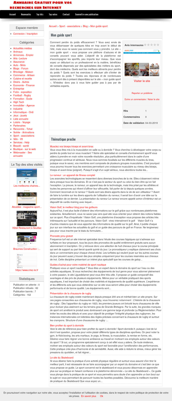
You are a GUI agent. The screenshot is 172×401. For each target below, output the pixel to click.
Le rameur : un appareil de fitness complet (72, 175)
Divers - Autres (21, 81)
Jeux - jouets (20, 115)
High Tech (18, 102)
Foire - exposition (22, 92)
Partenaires (19, 125)
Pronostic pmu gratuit (61, 236)
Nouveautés (26, 14)
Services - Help (21, 142)
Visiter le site (142, 81)
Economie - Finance (24, 85)
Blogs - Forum (20, 68)
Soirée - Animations (23, 132)
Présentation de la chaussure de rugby (70, 293)
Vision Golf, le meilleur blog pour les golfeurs (73, 207)
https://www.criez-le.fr (26, 270)
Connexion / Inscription (25, 33)
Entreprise (18, 88)
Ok (101, 396)
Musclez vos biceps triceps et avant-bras (71, 146)
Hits (125, 110)
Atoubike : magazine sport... (27, 206)
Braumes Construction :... (26, 248)
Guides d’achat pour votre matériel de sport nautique (78, 264)
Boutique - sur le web (24, 149)
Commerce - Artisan (24, 75)
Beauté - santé (21, 145)
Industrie (18, 108)
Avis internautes (134, 45)
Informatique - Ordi (23, 112)
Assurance (19, 61)
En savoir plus (88, 396)
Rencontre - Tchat (22, 129)
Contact (66, 14)
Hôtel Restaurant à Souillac (26, 227)
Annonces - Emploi (23, 55)
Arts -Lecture (20, 58)
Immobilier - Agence (24, 105)
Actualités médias (22, 48)
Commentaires (131, 116)
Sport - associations (23, 135)
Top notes (53, 14)
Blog (85, 26)
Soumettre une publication (86, 14)
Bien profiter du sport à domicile (67, 325)
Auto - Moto (19, 65)
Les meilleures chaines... (27, 185)
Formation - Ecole (22, 98)
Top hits (39, 14)
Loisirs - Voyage (21, 122)
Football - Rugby (22, 95)
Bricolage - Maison (23, 71)
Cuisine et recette (22, 78)
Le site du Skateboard (61, 357)
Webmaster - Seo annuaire (22, 154)
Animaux (18, 51)
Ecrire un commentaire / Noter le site (142, 99)
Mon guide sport (99, 26)
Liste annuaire (20, 118)
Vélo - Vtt (18, 139)
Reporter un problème (142, 93)
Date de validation (133, 122)
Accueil (12, 14)
